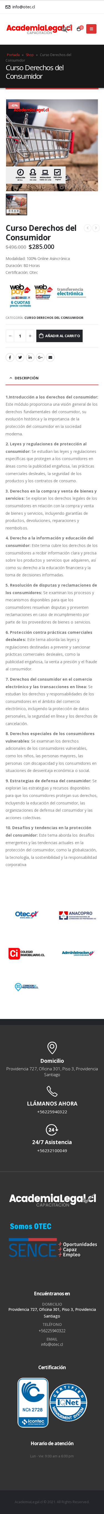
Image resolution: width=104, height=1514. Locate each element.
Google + (40, 357)
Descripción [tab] (27, 377)
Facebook (10, 357)
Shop (30, 54)
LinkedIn (30, 357)
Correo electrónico (50, 357)
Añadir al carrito (62, 335)
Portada (13, 54)
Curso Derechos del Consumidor (53, 318)
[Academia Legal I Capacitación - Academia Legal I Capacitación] (28, 29)
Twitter (20, 357)
